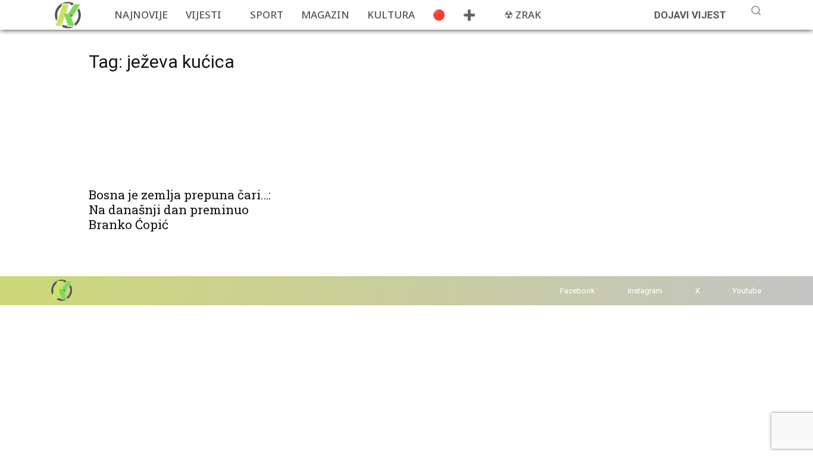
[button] (756, 10)
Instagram (645, 290)
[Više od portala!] (61, 290)
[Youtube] (721, 290)
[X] (683, 290)
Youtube (747, 290)
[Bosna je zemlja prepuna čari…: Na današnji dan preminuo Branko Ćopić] (185, 132)
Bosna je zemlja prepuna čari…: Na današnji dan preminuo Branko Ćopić (180, 209)
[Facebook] (548, 290)
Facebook (577, 290)
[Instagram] (616, 290)
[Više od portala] (67, 15)
